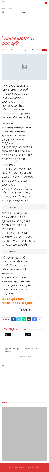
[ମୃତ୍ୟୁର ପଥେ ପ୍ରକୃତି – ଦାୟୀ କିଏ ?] (14, 340)
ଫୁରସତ (45, 49)
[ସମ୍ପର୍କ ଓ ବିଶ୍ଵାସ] (34, 340)
